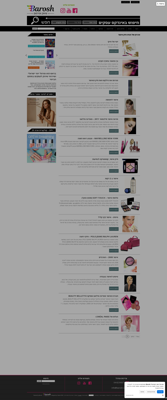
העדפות (142, 391)
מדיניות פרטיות (129, 395)
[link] (163, 396)
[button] (160, 4)
